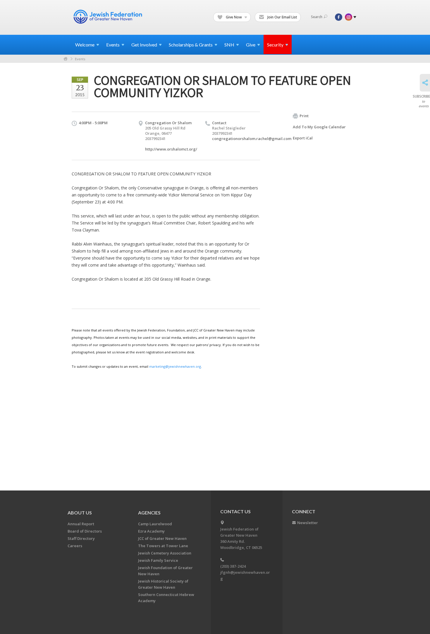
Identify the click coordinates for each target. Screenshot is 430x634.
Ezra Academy (151, 531)
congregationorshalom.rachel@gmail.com (251, 138)
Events (80, 59)
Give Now (234, 17)
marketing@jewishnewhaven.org (175, 366)
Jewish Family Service (158, 560)
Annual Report (81, 523)
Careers (75, 545)
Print (304, 115)
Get (144, 44)
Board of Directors (85, 531)
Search (316, 16)
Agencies (149, 512)
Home (65, 59)
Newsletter (307, 522)
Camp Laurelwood (155, 523)
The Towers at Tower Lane (163, 545)
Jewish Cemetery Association (164, 553)
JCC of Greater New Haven (162, 538)
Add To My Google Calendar (319, 126)
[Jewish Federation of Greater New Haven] (108, 16)
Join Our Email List (281, 17)
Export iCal (303, 138)
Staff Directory (81, 538)
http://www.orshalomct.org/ (171, 149)
